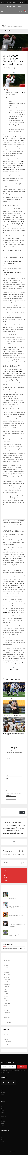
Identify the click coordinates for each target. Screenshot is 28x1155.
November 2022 (7, 1010)
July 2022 (6, 1019)
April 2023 (6, 998)
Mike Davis (19, 371)
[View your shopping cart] (25, 12)
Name (7, 772)
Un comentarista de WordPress (9, 854)
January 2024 (7, 977)
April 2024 (6, 970)
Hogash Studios (12, 1151)
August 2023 (7, 989)
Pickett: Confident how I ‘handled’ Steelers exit (12, 715)
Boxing (5, 875)
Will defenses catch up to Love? (13, 262)
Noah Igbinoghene (16, 587)
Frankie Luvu (21, 222)
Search (4, 810)
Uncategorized (7, 1044)
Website (8, 784)
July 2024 (6, 963)
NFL (23, 47)
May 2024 (6, 967)
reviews (10, 2)
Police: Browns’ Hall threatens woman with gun (13, 830)
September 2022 (7, 1015)
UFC (5, 870)
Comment (8, 756)
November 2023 (7, 982)
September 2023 (7, 986)
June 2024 (6, 965)
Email (7, 778)
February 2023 (7, 1003)
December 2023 (7, 979)
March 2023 (6, 1000)
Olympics (6, 873)
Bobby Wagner (11, 222)
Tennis (5, 877)
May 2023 (6, 996)
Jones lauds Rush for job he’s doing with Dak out (12, 698)
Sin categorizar (7, 1041)
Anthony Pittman (12, 228)
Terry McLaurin (7, 378)
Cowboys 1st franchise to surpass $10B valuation (13, 832)
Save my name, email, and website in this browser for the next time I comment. (14, 793)
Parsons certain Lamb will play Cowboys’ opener (13, 833)
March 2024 (6, 972)
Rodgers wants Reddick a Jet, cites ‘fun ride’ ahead (13, 828)
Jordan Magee (6, 230)
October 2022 (7, 1012)
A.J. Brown (21, 612)
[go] (23, 862)
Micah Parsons (12, 339)
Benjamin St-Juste (13, 583)
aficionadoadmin (12, 46)
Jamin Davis (20, 165)
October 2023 (7, 984)
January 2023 (7, 1005)
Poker (5, 880)
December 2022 (7, 1008)
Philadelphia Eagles (8, 612)
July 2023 (6, 991)
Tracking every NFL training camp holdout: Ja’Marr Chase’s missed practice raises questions (17, 893)
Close (7, 98)
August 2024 (7, 960)
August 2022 (7, 1017)
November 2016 (7, 1022)
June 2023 (6, 993)
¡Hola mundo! (21, 854)
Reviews (6, 1039)
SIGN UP (22, 1066)
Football (6, 1034)
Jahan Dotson (11, 167)
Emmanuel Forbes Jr (8, 169)
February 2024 (7, 974)
